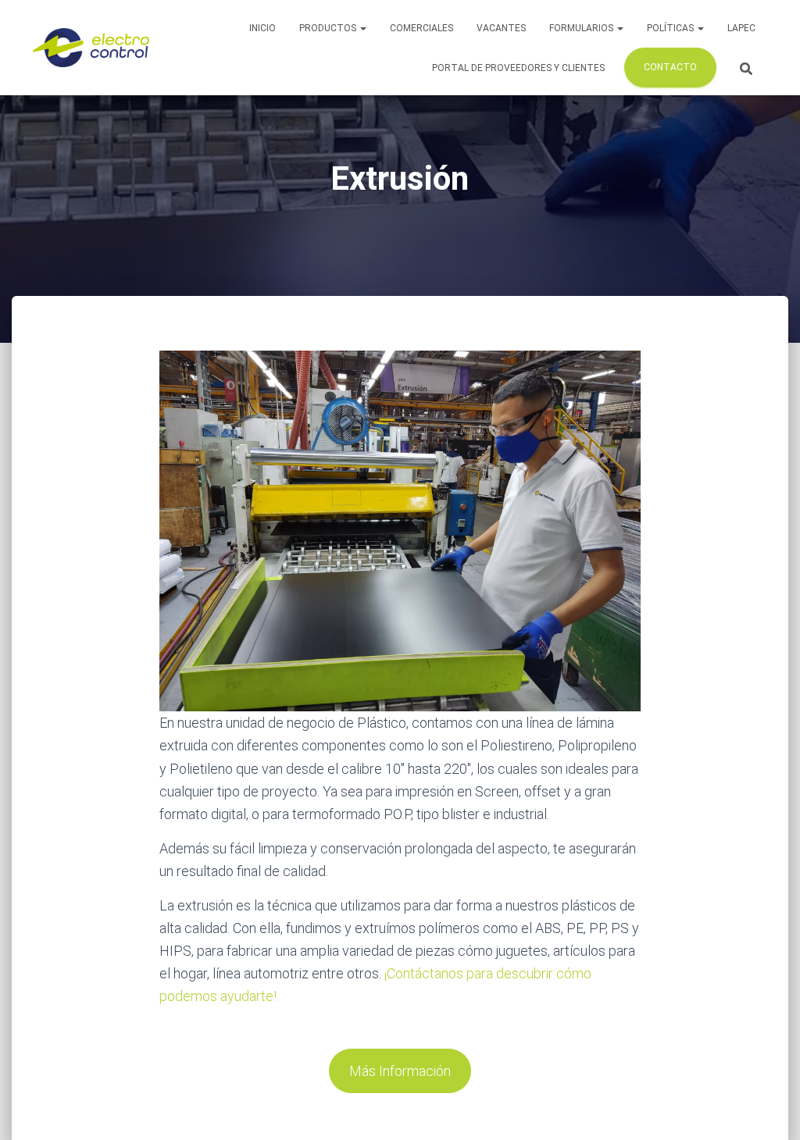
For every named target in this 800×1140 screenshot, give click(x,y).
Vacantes (501, 28)
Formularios (582, 28)
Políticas (671, 28)
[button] (362, 28)
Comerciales (421, 28)
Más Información (400, 1071)
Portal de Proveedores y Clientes (518, 67)
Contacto (670, 67)
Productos (329, 28)
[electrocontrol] (91, 47)
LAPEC (741, 28)
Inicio (262, 28)
